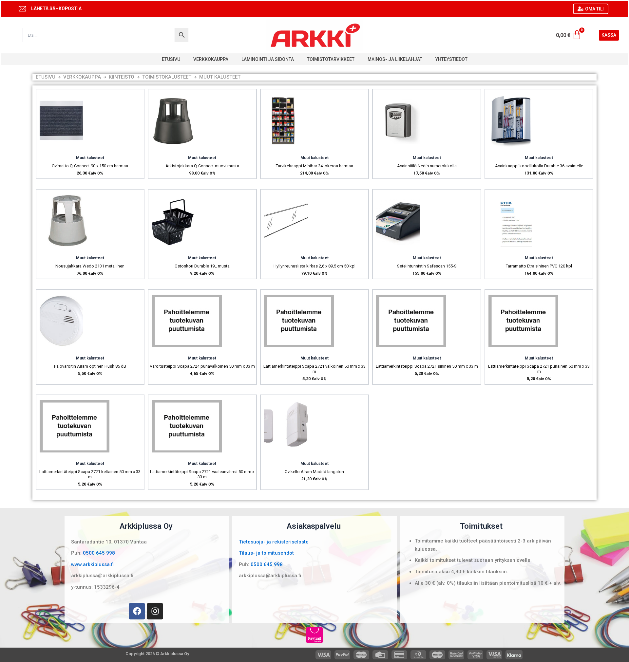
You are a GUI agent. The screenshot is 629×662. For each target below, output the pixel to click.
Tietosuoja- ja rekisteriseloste (274, 542)
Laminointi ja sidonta (267, 59)
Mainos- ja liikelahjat (395, 59)
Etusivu (171, 59)
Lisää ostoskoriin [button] (78, 148)
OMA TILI (594, 8)
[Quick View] (61, 148)
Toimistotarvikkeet (330, 59)
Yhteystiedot (451, 59)
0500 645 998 (99, 553)
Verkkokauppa (210, 59)
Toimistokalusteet (166, 77)
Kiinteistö (121, 77)
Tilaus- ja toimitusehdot (266, 553)
